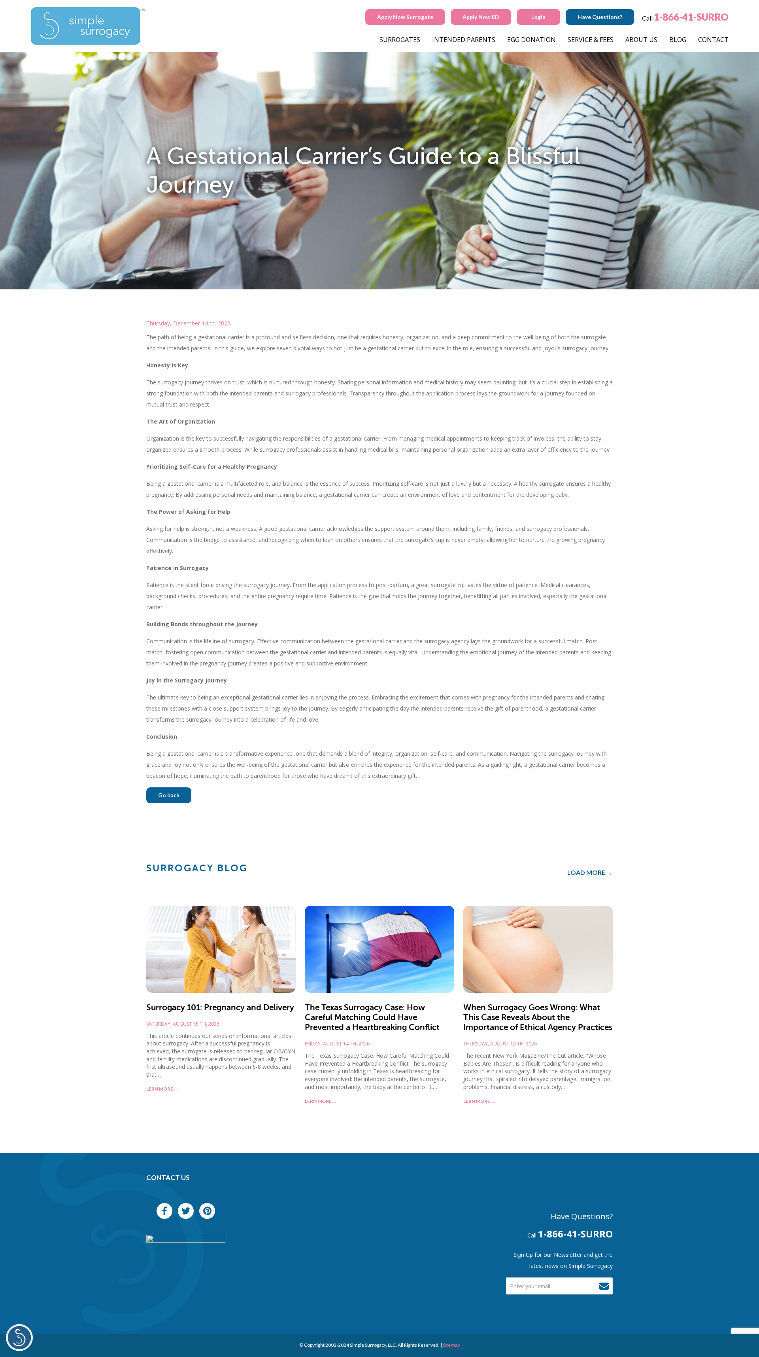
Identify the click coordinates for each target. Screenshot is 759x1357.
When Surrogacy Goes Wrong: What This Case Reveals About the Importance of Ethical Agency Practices (537, 1017)
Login (538, 16)
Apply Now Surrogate (405, 16)
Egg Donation (531, 39)
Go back (168, 795)
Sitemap (451, 1345)
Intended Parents (463, 39)
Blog (677, 39)
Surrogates (400, 39)
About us (641, 39)
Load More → (590, 872)
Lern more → (162, 1089)
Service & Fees (591, 39)
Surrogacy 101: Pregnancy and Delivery (220, 1007)
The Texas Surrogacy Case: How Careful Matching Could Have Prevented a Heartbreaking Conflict (372, 1017)
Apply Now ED (481, 16)
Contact (713, 39)
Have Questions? (600, 16)
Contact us (168, 1177)
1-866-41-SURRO (691, 17)
